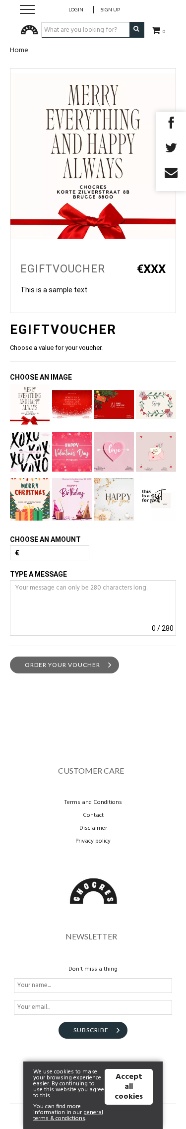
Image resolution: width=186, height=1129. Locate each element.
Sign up (110, 9)
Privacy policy (93, 841)
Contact (93, 815)
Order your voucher (62, 664)
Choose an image (41, 377)
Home (19, 50)
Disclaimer (93, 828)
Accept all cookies (129, 1086)
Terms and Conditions (93, 802)
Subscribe (91, 1030)
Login (75, 9)
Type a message (38, 574)
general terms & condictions (68, 1116)
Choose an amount (45, 539)
